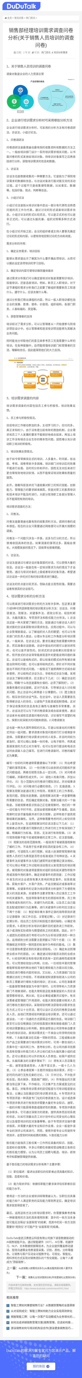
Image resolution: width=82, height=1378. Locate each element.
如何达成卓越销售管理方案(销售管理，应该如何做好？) (44, 1322)
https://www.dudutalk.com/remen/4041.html (46, 1288)
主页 (9, 18)
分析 (60, 52)
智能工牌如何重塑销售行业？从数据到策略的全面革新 (43, 1305)
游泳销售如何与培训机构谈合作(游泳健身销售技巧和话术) (45, 1328)
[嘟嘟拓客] (21, 6)
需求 (65, 52)
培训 (56, 52)
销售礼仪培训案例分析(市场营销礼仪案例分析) (52, 1277)
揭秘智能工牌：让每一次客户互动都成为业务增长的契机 (44, 1316)
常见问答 (18, 18)
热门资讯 (30, 18)
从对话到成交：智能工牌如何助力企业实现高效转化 (41, 1310)
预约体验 (39, 1366)
